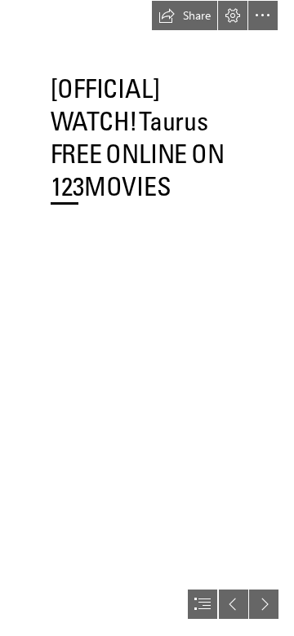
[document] (147, 318)
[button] (184, 15)
